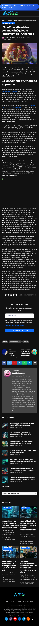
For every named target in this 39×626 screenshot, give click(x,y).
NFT (13, 23)
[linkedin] (19, 619)
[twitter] (6, 619)
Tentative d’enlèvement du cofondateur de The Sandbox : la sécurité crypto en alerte (28, 566)
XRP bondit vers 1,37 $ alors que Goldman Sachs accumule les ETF (21, 433)
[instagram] (11, 619)
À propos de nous (11, 602)
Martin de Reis (28, 542)
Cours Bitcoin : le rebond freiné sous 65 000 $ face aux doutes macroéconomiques (28, 526)
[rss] (28, 619)
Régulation (7, 550)
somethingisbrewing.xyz (10, 91)
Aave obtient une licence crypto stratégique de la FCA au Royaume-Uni (9, 565)
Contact (26, 605)
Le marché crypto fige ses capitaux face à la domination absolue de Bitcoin (10, 524)
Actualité (10, 20)
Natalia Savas (9, 580)
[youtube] (15, 619)
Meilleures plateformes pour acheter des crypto (19, 7)
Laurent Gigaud (28, 582)
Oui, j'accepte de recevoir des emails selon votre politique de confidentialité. (18, 321)
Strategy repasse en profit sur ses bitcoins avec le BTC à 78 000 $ (21, 442)
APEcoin (5, 341)
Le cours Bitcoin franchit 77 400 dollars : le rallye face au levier (23, 451)
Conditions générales (16, 605)
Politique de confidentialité (14, 325)
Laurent (7, 537)
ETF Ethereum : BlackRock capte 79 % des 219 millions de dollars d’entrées (22, 469)
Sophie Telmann (10, 37)
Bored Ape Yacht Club (15, 341)
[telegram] (24, 619)
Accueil (3, 20)
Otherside (25, 341)
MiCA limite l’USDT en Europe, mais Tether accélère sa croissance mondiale (23, 460)
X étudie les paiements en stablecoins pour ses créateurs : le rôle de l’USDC (22, 478)
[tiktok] (32, 619)
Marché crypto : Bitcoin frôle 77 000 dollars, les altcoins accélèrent (22, 424)
